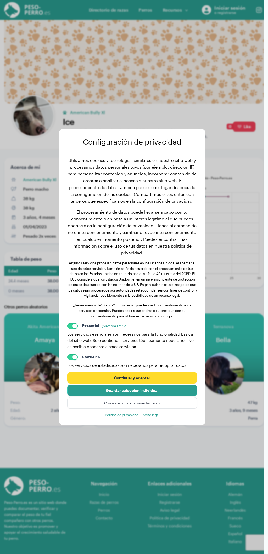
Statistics (91, 357)
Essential (104, 325)
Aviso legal (151, 415)
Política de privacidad (121, 415)
